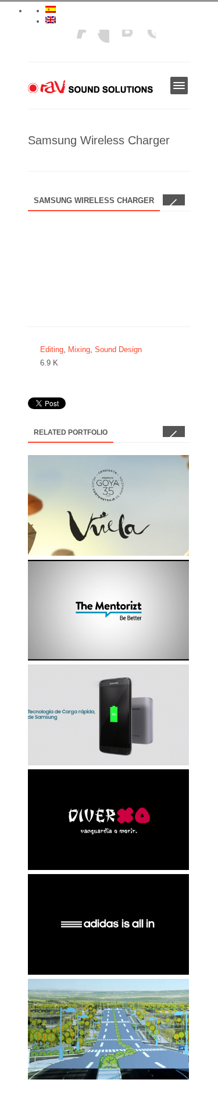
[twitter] (121, 41)
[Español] (50, 9)
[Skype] (97, 41)
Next (179, 199)
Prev (168, 199)
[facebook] (144, 41)
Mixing (79, 349)
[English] (50, 19)
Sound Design (118, 349)
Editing (51, 349)
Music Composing (62, 1000)
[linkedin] (74, 41)
